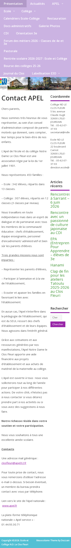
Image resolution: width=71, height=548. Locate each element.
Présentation (13, 4)
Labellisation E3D (44, 73)
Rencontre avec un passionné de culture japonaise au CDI (59, 222)
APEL (56, 4)
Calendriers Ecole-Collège (22, 18)
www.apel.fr (9, 505)
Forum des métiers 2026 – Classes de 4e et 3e (34, 42)
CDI (6, 33)
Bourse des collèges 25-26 (22, 66)
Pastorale (10, 51)
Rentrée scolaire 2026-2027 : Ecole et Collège (35, 59)
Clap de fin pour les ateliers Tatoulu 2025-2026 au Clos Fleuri (59, 283)
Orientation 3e (26, 33)
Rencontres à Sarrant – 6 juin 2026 (60, 200)
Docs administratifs (17, 26)
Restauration (56, 18)
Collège (26, 11)
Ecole (7, 11)
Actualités (37, 4)
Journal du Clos (14, 73)
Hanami (57, 265)
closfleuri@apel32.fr (13, 463)
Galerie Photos (49, 26)
